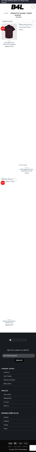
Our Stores (17, 446)
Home (6, 13)
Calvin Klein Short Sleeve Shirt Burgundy (9, 43)
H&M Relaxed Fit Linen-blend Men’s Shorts (27, 170)
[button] (2, 7)
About (10, 446)
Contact (25, 446)
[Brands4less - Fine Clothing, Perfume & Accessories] (17, 7)
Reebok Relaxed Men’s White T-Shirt (9, 322)
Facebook (6, 417)
